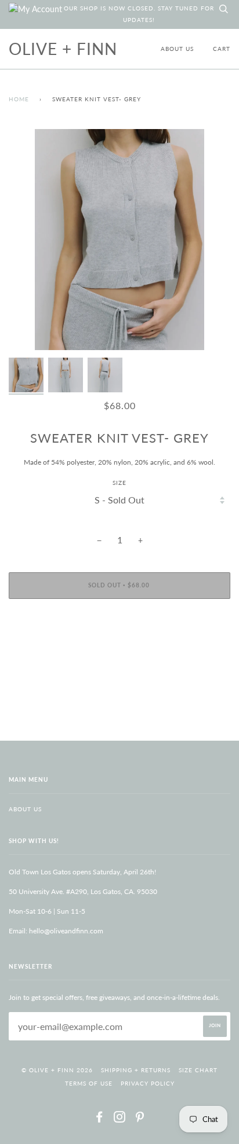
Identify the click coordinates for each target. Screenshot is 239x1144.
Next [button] (209, 239)
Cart (221, 49)
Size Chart (198, 1070)
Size (119, 483)
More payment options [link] (119, 647)
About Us (177, 49)
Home (19, 99)
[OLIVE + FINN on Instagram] (120, 1119)
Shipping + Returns (136, 1070)
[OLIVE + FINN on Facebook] (99, 1119)
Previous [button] (28, 239)
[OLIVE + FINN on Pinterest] (140, 1119)
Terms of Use (89, 1083)
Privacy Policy (148, 1083)
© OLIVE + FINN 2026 (57, 1070)
